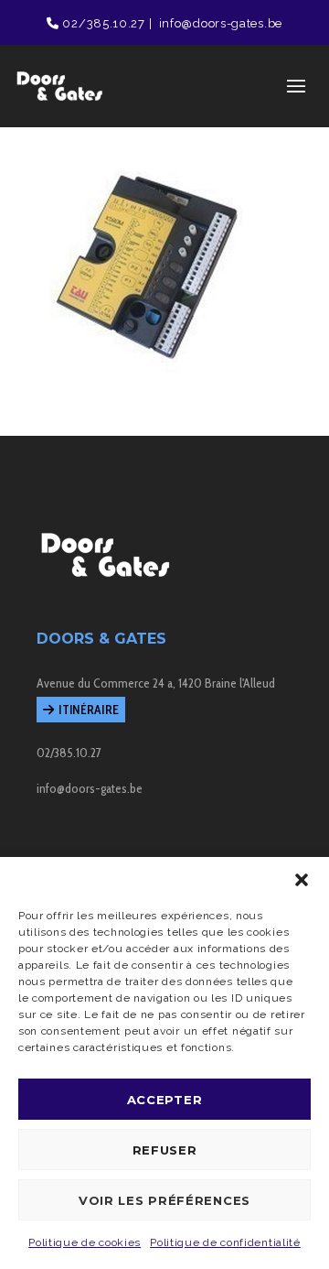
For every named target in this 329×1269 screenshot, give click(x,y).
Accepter (165, 1099)
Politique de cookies (84, 1242)
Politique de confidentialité (225, 1242)
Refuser (165, 1150)
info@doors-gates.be (218, 23)
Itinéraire (88, 709)
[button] (301, 880)
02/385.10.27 (102, 23)
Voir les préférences (164, 1200)
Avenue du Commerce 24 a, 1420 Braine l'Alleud (156, 683)
